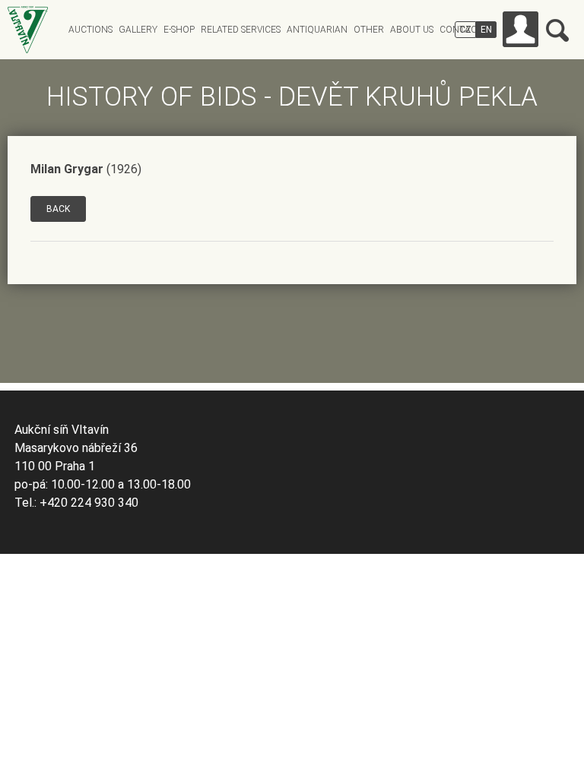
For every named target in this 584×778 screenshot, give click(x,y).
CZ (465, 29)
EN (486, 29)
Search (557, 30)
